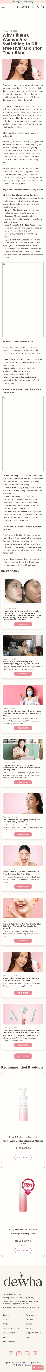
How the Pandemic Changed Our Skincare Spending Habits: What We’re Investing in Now (22, 713)
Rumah (5, 1315)
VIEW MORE (23, 1056)
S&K (27, 1337)
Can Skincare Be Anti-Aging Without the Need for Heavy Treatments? (21, 821)
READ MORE (23, 624)
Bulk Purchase (8, 1342)
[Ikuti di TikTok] (35, 1353)
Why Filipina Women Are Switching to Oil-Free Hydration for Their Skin (22, 43)
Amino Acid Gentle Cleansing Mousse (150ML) (23, 1142)
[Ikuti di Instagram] (19, 1353)
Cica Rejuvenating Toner (23, 1233)
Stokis (28, 1328)
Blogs (4, 1337)
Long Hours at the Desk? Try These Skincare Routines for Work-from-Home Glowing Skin (21, 767)
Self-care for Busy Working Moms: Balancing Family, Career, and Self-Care (21, 662)
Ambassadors (8, 1333)
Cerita (5, 1324)
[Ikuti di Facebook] (10, 1353)
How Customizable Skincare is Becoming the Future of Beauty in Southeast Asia (21, 1031)
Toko (4, 1319)
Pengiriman (31, 1315)
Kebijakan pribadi (33, 1333)
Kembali (29, 1319)
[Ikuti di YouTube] (27, 1353)
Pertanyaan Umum (10, 1328)
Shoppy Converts (35, 1362)
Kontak (29, 1324)
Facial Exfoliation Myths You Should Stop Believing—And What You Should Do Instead (22, 926)
